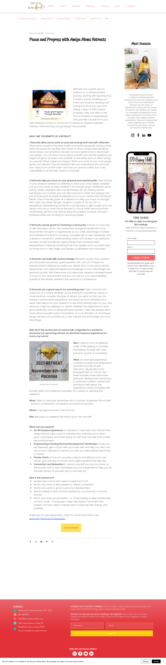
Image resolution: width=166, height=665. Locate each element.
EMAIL (130, 247)
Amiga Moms (80, 18)
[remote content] (71, 66)
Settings (146, 661)
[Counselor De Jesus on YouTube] (86, 653)
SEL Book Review (64, 18)
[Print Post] (52, 541)
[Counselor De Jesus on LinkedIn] (91, 653)
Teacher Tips (96, 18)
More (107, 18)
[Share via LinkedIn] (41, 541)
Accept (156, 661)
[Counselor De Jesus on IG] (74, 653)
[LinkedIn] (144, 135)
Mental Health (47, 18)
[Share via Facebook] (30, 541)
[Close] (163, 661)
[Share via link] (47, 541)
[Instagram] (133, 135)
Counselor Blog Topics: (27, 18)
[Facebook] (138, 135)
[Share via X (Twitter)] (36, 541)
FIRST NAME (132, 238)
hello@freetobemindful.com (30, 618)
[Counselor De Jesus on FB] (80, 653)
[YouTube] (149, 135)
